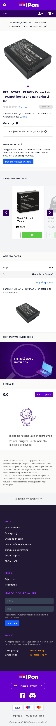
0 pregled (23, 107)
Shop (4, 13)
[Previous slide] (6, 213)
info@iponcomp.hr (38, 650)
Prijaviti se (10, 579)
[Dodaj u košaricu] (32, 235)
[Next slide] (50, 213)
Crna (50, 267)
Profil (8, 572)
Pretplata (12, 623)
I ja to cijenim (44, 394)
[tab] (28, 86)
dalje (24, 116)
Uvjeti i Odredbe (35, 715)
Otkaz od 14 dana (14, 538)
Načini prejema (12, 555)
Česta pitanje (11, 533)
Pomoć (9, 635)
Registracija (11, 584)
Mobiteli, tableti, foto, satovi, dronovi (29, 22)
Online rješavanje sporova (18, 544)
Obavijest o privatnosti (16, 549)
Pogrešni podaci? (44, 282)
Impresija (17, 715)
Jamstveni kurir (12, 527)
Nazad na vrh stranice (26, 498)
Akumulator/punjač (38, 26)
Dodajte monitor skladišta (18, 161)
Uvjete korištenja (32, 614)
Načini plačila (11, 561)
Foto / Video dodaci (18, 26)
